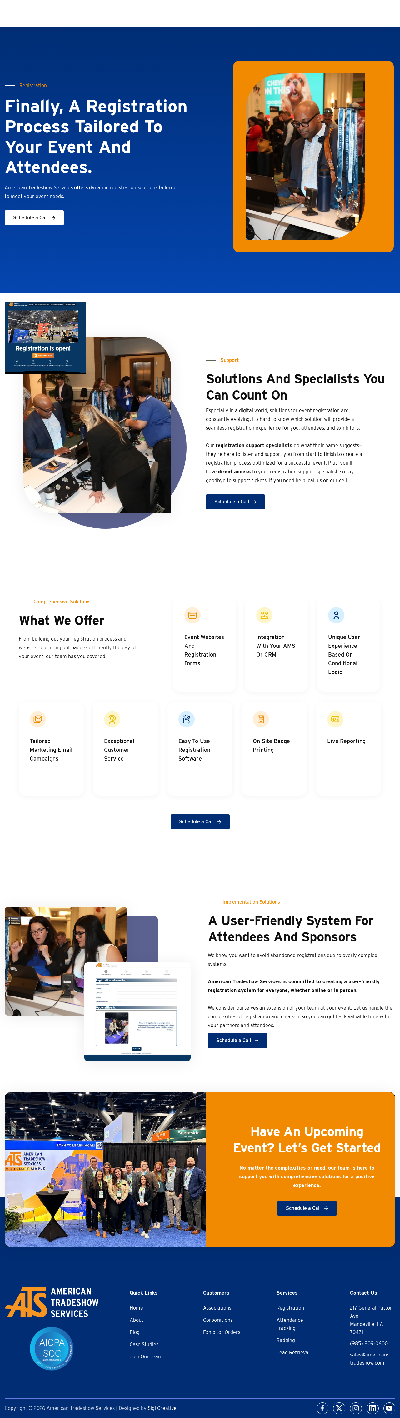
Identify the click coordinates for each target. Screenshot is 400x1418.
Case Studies (144, 1344)
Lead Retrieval (293, 1353)
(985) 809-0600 (369, 1343)
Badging (286, 1340)
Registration (290, 1308)
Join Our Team (146, 1357)
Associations (217, 1308)
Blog (135, 1332)
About (136, 1320)
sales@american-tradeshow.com (369, 1359)
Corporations (217, 1320)
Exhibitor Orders (221, 1332)
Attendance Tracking (290, 1324)
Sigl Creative (162, 1408)
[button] (34, 217)
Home (136, 1308)
